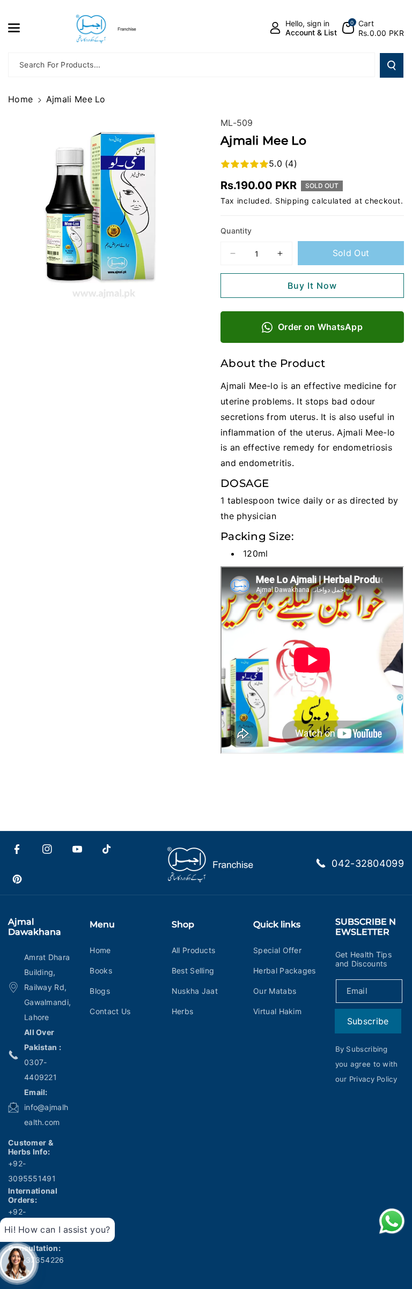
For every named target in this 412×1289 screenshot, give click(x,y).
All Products (194, 950)
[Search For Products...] (391, 65)
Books (101, 970)
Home (20, 99)
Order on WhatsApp (320, 326)
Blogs (100, 990)
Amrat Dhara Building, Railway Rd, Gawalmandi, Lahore (47, 987)
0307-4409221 (40, 1070)
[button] (20, 28)
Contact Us (110, 1011)
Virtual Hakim (277, 1011)
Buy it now (312, 285)
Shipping (292, 200)
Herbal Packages (284, 970)
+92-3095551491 (32, 1171)
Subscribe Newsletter (365, 927)
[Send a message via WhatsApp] (392, 1221)
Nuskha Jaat (195, 990)
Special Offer (277, 950)
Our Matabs (274, 990)
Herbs (183, 1011)
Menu (102, 924)
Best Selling (193, 970)
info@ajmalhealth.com (46, 1115)
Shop (183, 924)
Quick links (276, 924)
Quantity (236, 230)
